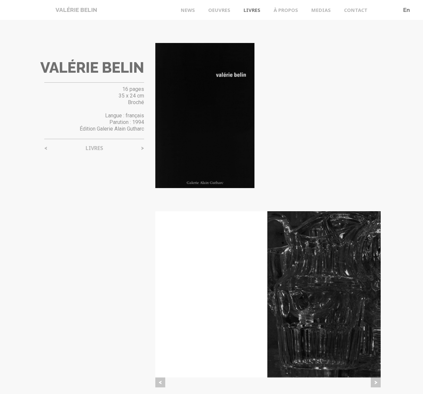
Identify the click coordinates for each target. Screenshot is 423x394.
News (188, 10)
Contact (355, 10)
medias (321, 10)
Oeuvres (219, 10)
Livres (252, 10)
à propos (286, 10)
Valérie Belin (76, 10)
